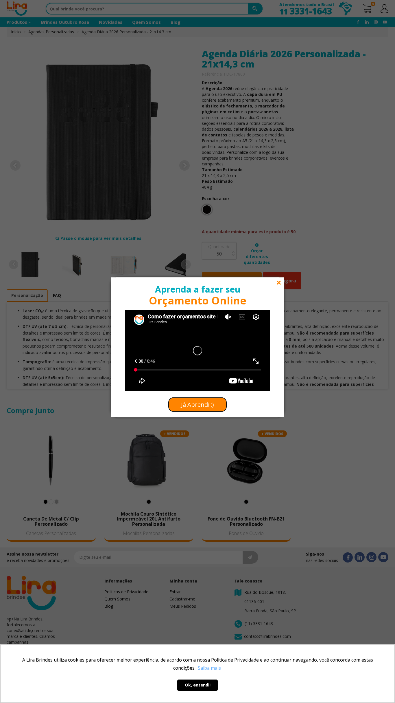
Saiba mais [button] (209, 668)
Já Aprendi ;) (197, 404)
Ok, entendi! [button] (198, 685)
